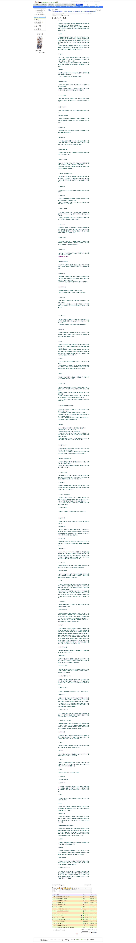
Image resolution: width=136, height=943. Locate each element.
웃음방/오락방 (54, 6)
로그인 (78, 0)
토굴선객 (86, 923)
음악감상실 (47, 6)
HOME (37, 4)
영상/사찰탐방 (69, 6)
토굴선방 (44, 4)
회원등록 (82, 0)
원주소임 (86, 919)
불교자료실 (58, 4)
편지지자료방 (75, 6)
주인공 (84, 896)
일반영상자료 (82, 6)
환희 (84, 898)
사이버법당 (65, 4)
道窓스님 (63, 13)
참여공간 (72, 4)
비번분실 (87, 0)
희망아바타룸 (96, 6)
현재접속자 (92, 0)
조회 (96, 894)
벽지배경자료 (89, 6)
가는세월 (84, 900)
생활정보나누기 (62, 6)
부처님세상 (51, 4)
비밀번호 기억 (40, 12)
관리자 (84, 925)
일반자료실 (79, 4)
